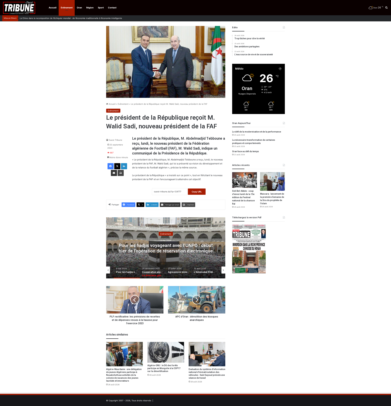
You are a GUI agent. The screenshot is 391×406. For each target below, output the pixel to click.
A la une (166, 234)
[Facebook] (111, 166)
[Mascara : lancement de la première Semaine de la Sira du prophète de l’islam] (272, 181)
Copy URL (197, 191)
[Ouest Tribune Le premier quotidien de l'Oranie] (19, 7)
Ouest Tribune (115, 140)
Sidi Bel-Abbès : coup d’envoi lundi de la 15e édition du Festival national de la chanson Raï (243, 197)
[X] (117, 166)
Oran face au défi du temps (245, 151)
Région (90, 7)
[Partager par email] (114, 173)
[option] (165, 247)
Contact (112, 7)
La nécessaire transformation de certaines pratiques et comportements (253, 141)
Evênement (67, 7)
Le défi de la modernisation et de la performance (256, 131)
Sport (101, 7)
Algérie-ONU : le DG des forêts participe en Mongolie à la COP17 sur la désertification (163, 368)
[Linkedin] (124, 166)
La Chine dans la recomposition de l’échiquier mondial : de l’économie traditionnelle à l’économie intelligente (68, 18)
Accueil (53, 7)
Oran (79, 7)
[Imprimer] (121, 173)
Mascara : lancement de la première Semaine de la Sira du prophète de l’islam (272, 198)
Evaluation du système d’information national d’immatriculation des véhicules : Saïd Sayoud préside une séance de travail (207, 374)
